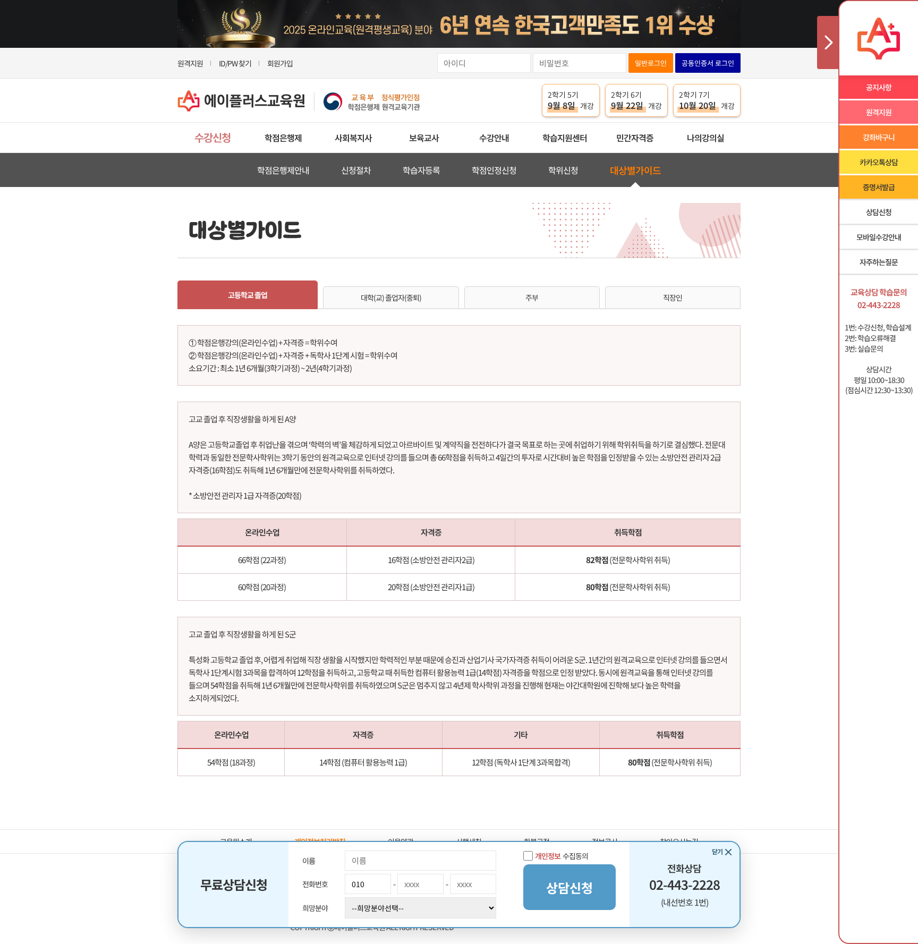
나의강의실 (705, 137)
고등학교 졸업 (247, 295)
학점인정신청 (494, 170)
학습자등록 (421, 170)
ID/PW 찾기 (235, 63)
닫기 (717, 851)
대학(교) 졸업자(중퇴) (391, 297)
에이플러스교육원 (299, 100)
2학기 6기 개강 (636, 100)
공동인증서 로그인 (708, 63)
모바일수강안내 (878, 237)
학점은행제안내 (283, 170)
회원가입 (280, 63)
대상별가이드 (635, 170)
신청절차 (356, 170)
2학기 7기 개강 (707, 100)
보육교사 (424, 137)
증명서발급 (879, 187)
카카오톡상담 (879, 162)
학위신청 (563, 170)
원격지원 (190, 63)
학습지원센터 (564, 137)
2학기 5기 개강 (571, 100)
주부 (531, 297)
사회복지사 (353, 137)
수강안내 (494, 137)
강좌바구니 (879, 137)
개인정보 (547, 856)
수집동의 (561, 856)
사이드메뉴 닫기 (827, 42)
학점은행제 (283, 137)
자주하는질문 (879, 262)
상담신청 (878, 212)
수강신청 (212, 137)
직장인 (672, 297)
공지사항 (878, 87)
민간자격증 (634, 137)
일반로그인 (651, 63)
